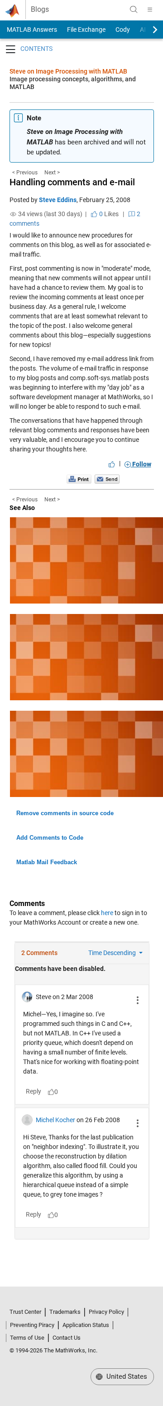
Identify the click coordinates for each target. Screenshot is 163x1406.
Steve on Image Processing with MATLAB (68, 71)
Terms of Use (27, 1337)
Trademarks (65, 1311)
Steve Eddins (58, 199)
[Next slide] (147, 29)
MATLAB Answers (31, 29)
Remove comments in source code (65, 813)
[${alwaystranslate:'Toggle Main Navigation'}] (150, 9)
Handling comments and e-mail (72, 182)
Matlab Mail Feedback (46, 862)
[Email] (107, 479)
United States (126, 1376)
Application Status (85, 1325)
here (107, 912)
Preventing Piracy (32, 1325)
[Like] (112, 464)
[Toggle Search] (133, 9)
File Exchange (86, 29)
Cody (122, 29)
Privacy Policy (106, 1311)
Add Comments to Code (49, 837)
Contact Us (67, 1337)
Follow (141, 464)
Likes (108, 214)
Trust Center (25, 1311)
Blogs (40, 9)
